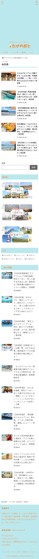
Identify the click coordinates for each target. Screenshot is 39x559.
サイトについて (8, 535)
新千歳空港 (30, 259)
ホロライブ (20, 255)
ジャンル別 (14, 52)
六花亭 (31, 255)
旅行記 (24, 52)
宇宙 (20, 259)
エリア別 (5, 52)
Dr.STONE (8, 255)
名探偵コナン (9, 259)
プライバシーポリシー (10, 538)
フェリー (32, 52)
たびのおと (15, 556)
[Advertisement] (19, 20)
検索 (3, 163)
